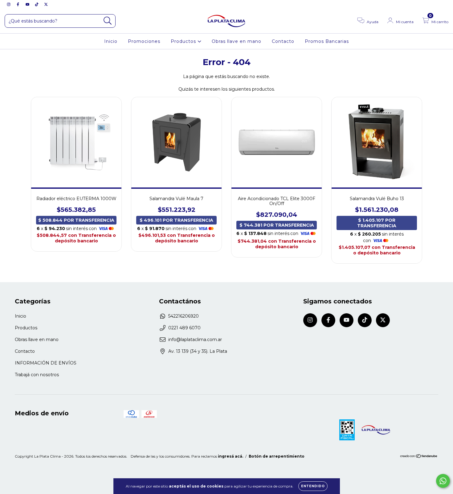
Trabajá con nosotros (37, 374)
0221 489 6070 (184, 328)
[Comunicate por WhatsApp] (443, 481)
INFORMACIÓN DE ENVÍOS (45, 363)
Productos (184, 41)
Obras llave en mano (236, 41)
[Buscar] (107, 21)
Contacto (283, 41)
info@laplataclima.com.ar (195, 339)
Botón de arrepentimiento (276, 456)
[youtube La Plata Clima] (28, 4)
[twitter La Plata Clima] (46, 4)
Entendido (313, 486)
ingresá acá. (230, 456)
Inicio (110, 41)
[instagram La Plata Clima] (9, 4)
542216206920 (183, 316)
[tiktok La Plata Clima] (37, 4)
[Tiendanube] (419, 457)
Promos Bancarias (327, 41)
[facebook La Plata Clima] (18, 4)
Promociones (144, 41)
